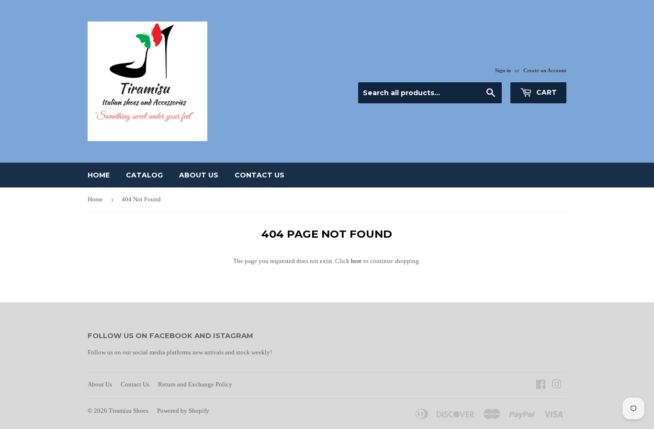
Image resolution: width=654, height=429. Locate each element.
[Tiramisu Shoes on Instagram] (557, 385)
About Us (198, 175)
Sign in (503, 70)
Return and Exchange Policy (195, 384)
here (356, 260)
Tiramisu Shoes (128, 410)
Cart (545, 92)
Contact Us (259, 175)
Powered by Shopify (183, 410)
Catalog (144, 175)
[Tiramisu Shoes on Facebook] (541, 385)
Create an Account (544, 70)
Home (99, 175)
